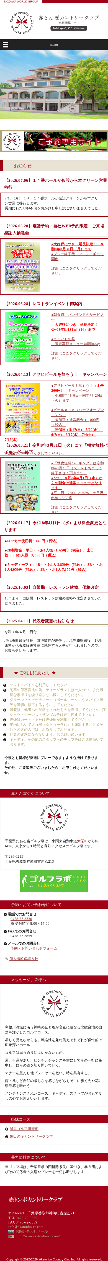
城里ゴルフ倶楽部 (24, 1129)
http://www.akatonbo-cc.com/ (38, 1236)
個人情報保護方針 (23, 959)
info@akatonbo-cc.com (25, 1227)
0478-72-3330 (21, 919)
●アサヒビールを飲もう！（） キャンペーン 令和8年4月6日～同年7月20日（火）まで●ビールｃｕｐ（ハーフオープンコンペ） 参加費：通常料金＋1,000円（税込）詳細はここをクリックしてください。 (54, 419)
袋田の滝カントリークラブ (31, 1136)
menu (54, 44)
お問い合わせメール (32, 1231)
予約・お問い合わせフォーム (34, 948)
